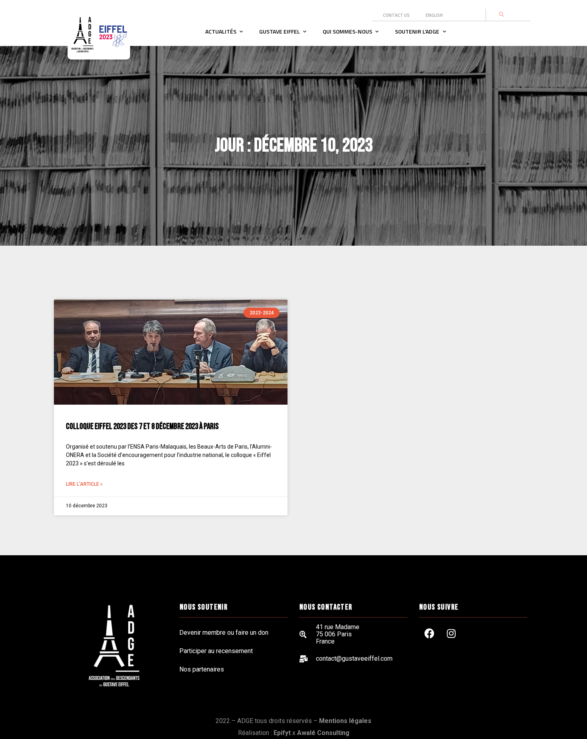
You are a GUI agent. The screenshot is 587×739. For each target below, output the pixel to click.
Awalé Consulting (323, 733)
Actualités (220, 31)
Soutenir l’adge (417, 31)
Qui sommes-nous (347, 31)
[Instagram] (451, 634)
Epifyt (282, 733)
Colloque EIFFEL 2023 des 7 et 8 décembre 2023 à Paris (142, 426)
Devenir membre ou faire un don (223, 632)
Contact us (396, 15)
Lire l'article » (84, 484)
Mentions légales (345, 721)
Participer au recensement (216, 651)
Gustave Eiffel (279, 31)
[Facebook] (429, 634)
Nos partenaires (201, 669)
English (434, 15)
